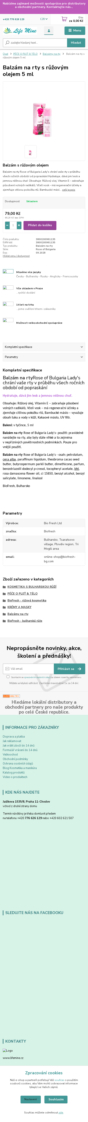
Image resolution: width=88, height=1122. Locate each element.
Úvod (5, 54)
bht (76, 469)
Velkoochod (10, 755)
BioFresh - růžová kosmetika (26, 601)
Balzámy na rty (51, 54)
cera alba (9, 459)
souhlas (59, 1080)
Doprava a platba (14, 737)
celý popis (68, 189)
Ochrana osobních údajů (18, 764)
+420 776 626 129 (13, 19)
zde (61, 1112)
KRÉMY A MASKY (19, 607)
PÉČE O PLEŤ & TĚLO (25, 54)
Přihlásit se (66, 669)
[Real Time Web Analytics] (11, 696)
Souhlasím (56, 1099)
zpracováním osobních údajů (37, 677)
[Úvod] (20, 31)
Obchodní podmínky (15, 759)
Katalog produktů (14, 773)
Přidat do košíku (40, 225)
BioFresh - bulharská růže (24, 621)
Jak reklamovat (12, 741)
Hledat (76, 43)
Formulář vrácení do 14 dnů (20, 750)
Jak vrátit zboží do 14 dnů (18, 746)
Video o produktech (15, 777)
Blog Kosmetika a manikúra (20, 768)
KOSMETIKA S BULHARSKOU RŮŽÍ (31, 587)
